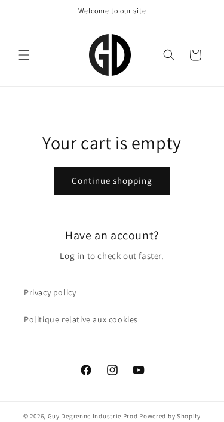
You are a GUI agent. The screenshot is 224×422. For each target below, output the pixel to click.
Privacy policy (50, 292)
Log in (72, 255)
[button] (24, 55)
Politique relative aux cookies (81, 319)
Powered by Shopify (170, 416)
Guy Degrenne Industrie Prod (93, 416)
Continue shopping (112, 180)
